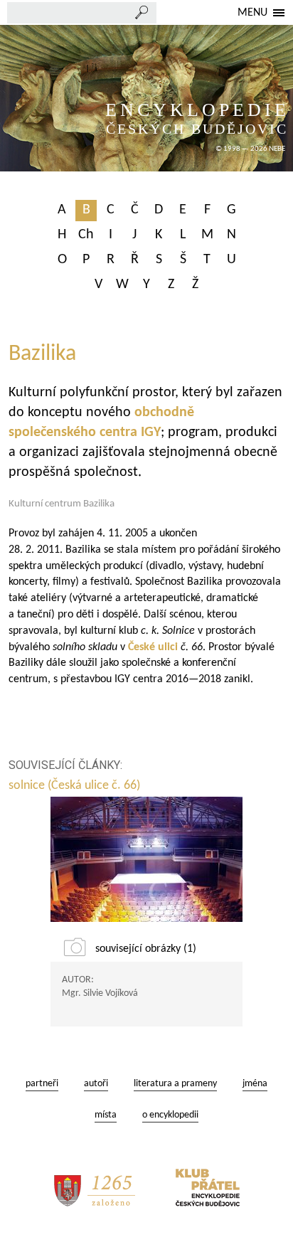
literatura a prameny (175, 1083)
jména (255, 1083)
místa (106, 1115)
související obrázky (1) (145, 949)
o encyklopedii (170, 1115)
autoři (96, 1083)
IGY (151, 432)
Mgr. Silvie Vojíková (100, 993)
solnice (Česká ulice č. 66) (74, 785)
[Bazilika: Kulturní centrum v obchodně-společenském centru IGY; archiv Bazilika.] (146, 859)
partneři (42, 1083)
